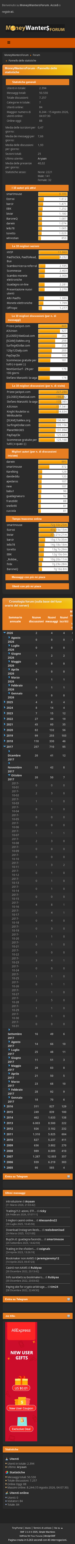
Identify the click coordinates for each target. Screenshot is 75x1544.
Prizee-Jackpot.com (18, 326)
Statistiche (11, 1449)
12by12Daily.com (17, 350)
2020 (10, 730)
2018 (10, 741)
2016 (10, 1106)
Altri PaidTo (14, 298)
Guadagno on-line (18, 284)
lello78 (10, 228)
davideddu (12, 476)
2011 (10, 1134)
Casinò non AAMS (16, 1267)
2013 (10, 1123)
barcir (10, 204)
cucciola (11, 511)
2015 (10, 1112)
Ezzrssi (10, 199)
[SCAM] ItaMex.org (18, 341)
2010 (10, 1140)
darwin (10, 223)
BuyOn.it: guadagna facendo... (24, 1239)
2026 (10, 633)
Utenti (14, 1459)
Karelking (12, 471)
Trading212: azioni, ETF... (21, 1211)
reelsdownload (54, 1230)
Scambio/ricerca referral (22, 266)
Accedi (54, 5)
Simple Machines (47, 1532)
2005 (10, 1167)
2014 (10, 1117)
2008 (10, 1151)
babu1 (10, 491)
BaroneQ (12, 218)
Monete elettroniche (19, 303)
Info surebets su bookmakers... (25, 1277)
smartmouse (55, 1239)
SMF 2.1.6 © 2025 (29, 1532)
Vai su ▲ (58, 1527)
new (9, 486)
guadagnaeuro (15, 496)
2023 (10, 713)
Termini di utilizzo (42, 1527)
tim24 (54, 1287)
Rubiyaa (36, 1267)
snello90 (11, 506)
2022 (10, 719)
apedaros (12, 481)
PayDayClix (13, 355)
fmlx (9, 564)
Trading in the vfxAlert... (21, 1249)
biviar (9, 213)
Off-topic (12, 308)
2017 (10, 747)
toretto (10, 233)
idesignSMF (50, 1536)
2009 (10, 1145)
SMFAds (23, 1536)
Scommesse (14, 271)
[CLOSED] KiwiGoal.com (20, 336)
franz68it (12, 501)
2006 (10, 1162)
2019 (10, 735)
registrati (7, 12)
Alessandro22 (48, 1220)
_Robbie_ (12, 559)
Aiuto (28, 1527)
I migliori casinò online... (21, 1220)
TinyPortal (17, 1527)
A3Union (11, 331)
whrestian (12, 238)
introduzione (14, 1201)
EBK (8, 208)
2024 (10, 708)
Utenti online (19, 1493)
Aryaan (30, 1201)
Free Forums (36, 1536)
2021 (10, 724)
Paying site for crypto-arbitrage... (26, 1287)
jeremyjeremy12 (48, 1258)
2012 (10, 1128)
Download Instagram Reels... (23, 1230)
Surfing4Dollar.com (18, 345)
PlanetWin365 (15, 430)
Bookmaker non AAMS (20, 1258)
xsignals (44, 1249)
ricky (43, 1211)
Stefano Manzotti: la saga (21, 378)
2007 (10, 1156)
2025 (10, 702)
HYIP (10, 252)
